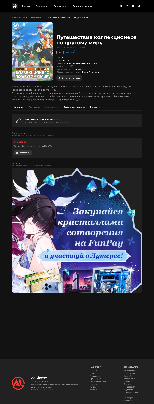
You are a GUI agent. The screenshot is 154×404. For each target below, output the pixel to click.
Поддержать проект (99, 381)
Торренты (94, 389)
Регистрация (129, 373)
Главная (93, 370)
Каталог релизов (37, 18)
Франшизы (94, 384)
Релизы (93, 373)
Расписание (95, 376)
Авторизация (129, 370)
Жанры (93, 387)
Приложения (95, 379)
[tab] (19, 107)
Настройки (128, 376)
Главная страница (19, 18)
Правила (127, 384)
